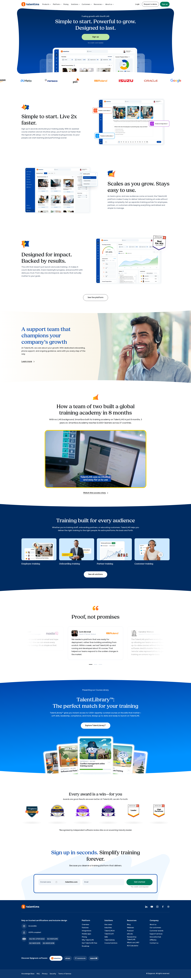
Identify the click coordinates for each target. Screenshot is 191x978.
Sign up (165, 4)
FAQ (38, 974)
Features (85, 927)
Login (137, 4)
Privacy (45, 974)
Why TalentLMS (88, 940)
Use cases (108, 924)
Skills (106, 937)
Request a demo (150, 4)
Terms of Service (64, 974)
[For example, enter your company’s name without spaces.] (56, 882)
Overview (85, 924)
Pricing (65, 4)
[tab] (90, 664)
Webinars (130, 927)
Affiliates (153, 940)
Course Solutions (110, 943)
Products (45, 4)
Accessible (32, 926)
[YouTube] (152, 907)
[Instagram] (157, 907)
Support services (156, 934)
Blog (129, 924)
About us (108, 4)
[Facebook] (163, 907)
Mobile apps (86, 934)
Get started (139, 882)
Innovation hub (155, 937)
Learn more (26, 361)
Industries (108, 927)
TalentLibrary (109, 940)
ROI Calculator (132, 946)
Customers (86, 4)
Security (53, 974)
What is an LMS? (133, 942)
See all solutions (95, 574)
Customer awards (156, 931)
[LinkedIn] (146, 907)
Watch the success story (94, 493)
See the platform (95, 297)
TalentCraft (109, 934)
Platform (56, 4)
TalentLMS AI (109, 931)
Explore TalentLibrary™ (95, 725)
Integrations (86, 931)
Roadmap (85, 946)
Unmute (141, 435)
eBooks (130, 934)
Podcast (130, 931)
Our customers (155, 927)
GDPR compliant (34, 932)
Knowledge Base (27, 974)
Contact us (154, 943)
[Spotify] (168, 907)
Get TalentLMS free (89, 943)
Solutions (74, 4)
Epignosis (151, 973)
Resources (98, 4)
